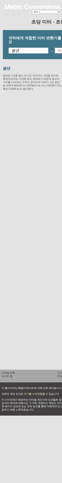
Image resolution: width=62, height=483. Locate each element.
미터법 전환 (10, 11)
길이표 (7, 14)
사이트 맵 (7, 376)
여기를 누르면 (31, 394)
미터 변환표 (22, 11)
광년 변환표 (17, 14)
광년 (6, 68)
